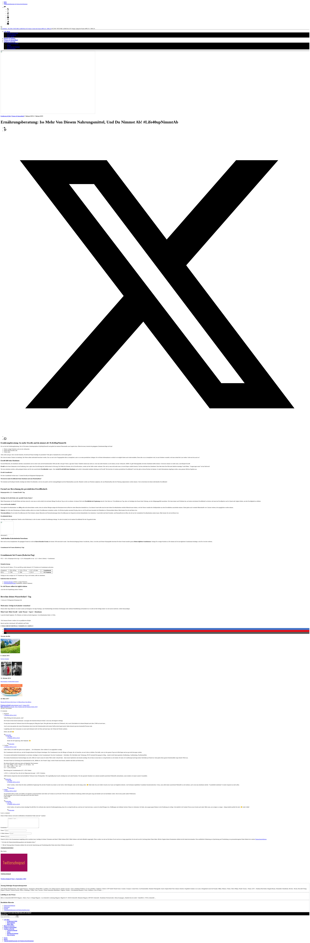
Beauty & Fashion (9, 926)
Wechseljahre (11, 923)
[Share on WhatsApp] (5, 439)
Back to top (4, 914)
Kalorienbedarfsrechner (10, 583)
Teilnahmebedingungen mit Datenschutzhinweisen (15, 4)
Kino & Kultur (11, 935)
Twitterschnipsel (6, 874)
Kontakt (6, 908)
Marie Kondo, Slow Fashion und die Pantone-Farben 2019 (19, 706)
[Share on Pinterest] (5, 130)
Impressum (7, 907)
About (5, 3)
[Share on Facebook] (4, 128)
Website (3, 836)
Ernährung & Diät (6, 116)
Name (3, 830)
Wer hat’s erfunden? (5, 658)
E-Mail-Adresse (5, 833)
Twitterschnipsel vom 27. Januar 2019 (15, 705)
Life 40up (9, 736)
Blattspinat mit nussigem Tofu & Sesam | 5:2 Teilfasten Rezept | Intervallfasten (16, 701)
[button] (5, 629)
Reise (8, 932)
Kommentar (4, 827)
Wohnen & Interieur (12, 933)
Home (5, 1)
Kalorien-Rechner (8, 582)
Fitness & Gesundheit (17, 116)
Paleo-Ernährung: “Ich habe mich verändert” (10, 681)
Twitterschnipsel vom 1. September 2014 (13, 879)
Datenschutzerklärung (260, 839)
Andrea (6, 789)
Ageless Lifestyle (9, 929)
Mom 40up (10, 924)
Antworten (8, 735)
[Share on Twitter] (156, 436)
